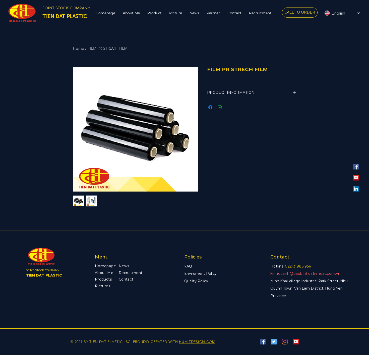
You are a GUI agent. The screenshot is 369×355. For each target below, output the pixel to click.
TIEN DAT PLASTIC (44, 275)
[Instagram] (285, 341)
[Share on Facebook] (210, 107)
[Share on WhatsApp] (220, 107)
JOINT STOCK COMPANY (66, 8)
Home (78, 48)
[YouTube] (356, 178)
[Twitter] (274, 341)
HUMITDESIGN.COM (197, 341)
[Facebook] (356, 166)
